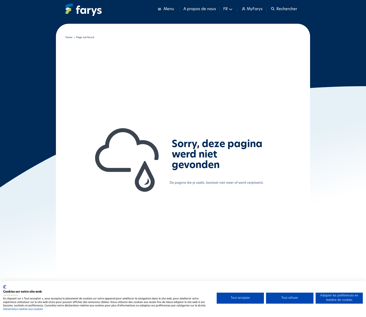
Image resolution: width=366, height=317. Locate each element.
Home (68, 37)
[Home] (83, 9)
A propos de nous (199, 9)
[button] (228, 9)
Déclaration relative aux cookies (23, 309)
